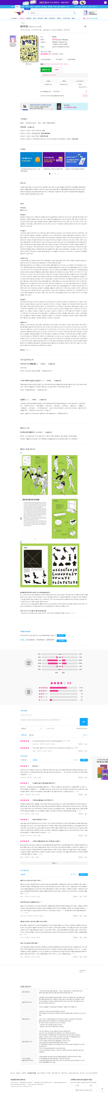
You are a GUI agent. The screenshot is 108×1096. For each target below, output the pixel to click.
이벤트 (45, 18)
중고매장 (50, 6)
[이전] (22, 48)
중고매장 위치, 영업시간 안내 (85, 1090)
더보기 (28, 350)
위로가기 (102, 1089)
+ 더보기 (29, 774)
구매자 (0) (23, 760)
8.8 (50, 54)
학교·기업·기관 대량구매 (91, 1073)
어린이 (28, 130)
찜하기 (85, 896)
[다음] (35, 48)
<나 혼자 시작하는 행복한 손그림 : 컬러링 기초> (58, 436)
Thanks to (80, 744)
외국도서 (32, 6)
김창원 (44, 30)
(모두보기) (49, 371)
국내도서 (18, 6)
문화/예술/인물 (36, 133)
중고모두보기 (82, 87)
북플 (84, 18)
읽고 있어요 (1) (41, 639)
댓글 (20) (41, 915)
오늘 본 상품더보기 (82, 971)
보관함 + (57, 69)
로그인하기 (61, 635)
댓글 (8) (38, 956)
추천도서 (59, 18)
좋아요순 (73, 874)
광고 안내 (82, 1073)
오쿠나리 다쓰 (24, 30)
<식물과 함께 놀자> (30, 390)
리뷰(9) (61, 54)
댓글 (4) (38, 937)
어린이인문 (75, 139)
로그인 (76, 6)
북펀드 (73, 18)
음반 (59, 6)
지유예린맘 (23, 777)
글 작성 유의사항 (81, 728)
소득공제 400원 (71, 59)
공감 (86, 744)
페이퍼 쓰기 (83, 874)
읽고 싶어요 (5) (30, 639)
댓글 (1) (38, 896)
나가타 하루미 (34, 30)
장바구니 (95, 6)
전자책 (22, 6)
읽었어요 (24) (50, 639)
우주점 (55, 6)
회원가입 (80, 6)
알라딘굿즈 (37, 6)
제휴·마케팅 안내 (56, 1073)
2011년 (69, 139)
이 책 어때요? (61, 640)
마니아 (22, 639)
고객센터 (90, 6)
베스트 (34, 18)
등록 (84, 721)
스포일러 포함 (50, 728)
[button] (49, 173)
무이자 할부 (59, 59)
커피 (67, 6)
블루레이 (63, 6)
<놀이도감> (28, 371)
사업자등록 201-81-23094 (26, 1082)
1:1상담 (60, 991)
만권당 (27, 6)
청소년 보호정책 (41, 1073)
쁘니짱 (21, 814)
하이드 (21, 937)
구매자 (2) (23, 735)
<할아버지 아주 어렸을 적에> (48, 413)
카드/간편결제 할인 (45, 59)
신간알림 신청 (30, 127)
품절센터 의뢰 (46, 69)
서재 (88, 18)
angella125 (22, 835)
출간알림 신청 (63, 84)
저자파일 (43, 364)
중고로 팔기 (56, 91)
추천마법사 (28, 18)
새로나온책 (40, 18)
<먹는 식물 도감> (39, 436)
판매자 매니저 (64, 1073)
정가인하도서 (52, 18)
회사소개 (13, 1073)
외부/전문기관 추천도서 (39, 139)
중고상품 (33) (79, 81)
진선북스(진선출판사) (57, 30)
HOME (12, 6)
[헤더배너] (90, 13)
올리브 (21, 896)
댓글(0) (39, 777)
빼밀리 (21, 857)
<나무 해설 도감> (29, 436)
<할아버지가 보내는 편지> (32, 413)
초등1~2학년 (35, 136)
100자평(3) (55, 54)
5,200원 (80, 84)
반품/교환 (66, 991)
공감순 (75, 760)
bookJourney (35, 744)
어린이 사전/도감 (36, 130)
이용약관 (24, 1073)
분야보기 (15, 18)
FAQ (91, 1085)
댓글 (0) (52, 744)
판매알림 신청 (48, 84)
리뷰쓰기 (84, 760)
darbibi (34, 751)
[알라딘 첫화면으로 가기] (19, 12)
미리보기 (30, 64)
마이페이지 (84, 6)
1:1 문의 (77, 1085)
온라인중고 (44, 6)
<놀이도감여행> (36, 371)
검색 (74, 13)
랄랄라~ (22, 794)
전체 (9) (35, 760)
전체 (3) (31, 735)
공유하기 (85, 26)
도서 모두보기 (39, 432)
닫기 (105, 2)
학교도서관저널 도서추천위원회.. (56, 139)
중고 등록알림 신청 (45, 91)
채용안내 (18, 1073)
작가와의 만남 (66, 18)
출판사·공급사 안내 (74, 1073)
